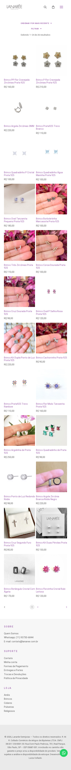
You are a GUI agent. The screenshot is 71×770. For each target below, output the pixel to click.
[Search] (45, 7)
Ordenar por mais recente (35, 23)
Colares (8, 703)
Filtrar (35, 29)
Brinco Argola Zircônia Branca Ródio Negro (47, 498)
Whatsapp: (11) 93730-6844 (18, 637)
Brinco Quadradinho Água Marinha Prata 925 (49, 174)
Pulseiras (9, 707)
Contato (8, 658)
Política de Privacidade (16, 678)
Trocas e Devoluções (15, 674)
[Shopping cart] (53, 7)
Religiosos (9, 711)
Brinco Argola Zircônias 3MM (19, 126)
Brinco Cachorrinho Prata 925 (51, 357)
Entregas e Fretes (13, 670)
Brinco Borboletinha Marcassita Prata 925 (47, 220)
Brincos (8, 699)
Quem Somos (11, 633)
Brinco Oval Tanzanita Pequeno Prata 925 (15, 220)
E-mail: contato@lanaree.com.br (21, 641)
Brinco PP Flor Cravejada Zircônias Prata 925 (17, 81)
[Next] (65, 608)
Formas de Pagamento (16, 666)
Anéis (7, 695)
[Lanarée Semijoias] (14, 7)
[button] (61, 7)
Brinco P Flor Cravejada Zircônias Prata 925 (48, 81)
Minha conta (10, 662)
